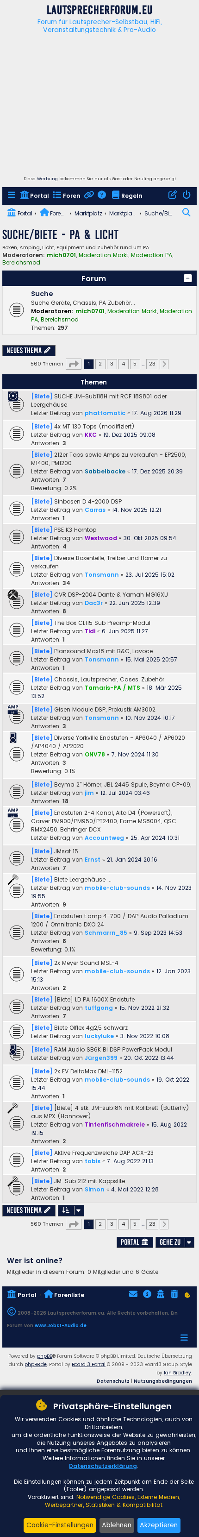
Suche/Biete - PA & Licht (60, 234)
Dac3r (94, 603)
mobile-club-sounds (117, 888)
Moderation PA (151, 255)
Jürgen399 (101, 1058)
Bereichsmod (21, 262)
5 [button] (135, 363)
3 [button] (111, 363)
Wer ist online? (35, 1261)
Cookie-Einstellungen (59, 1525)
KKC (91, 435)
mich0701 (61, 255)
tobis (92, 1161)
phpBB (44, 1356)
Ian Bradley (177, 1372)
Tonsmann (102, 575)
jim (89, 793)
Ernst (92, 859)
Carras (95, 510)
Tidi (90, 631)
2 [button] (100, 363)
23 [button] (152, 363)
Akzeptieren (159, 1525)
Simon (95, 1189)
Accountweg (104, 838)
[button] (188, 278)
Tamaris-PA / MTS (112, 688)
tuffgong (99, 1008)
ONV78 (95, 754)
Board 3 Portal (89, 1364)
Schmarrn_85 (106, 933)
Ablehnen (116, 1525)
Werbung (47, 179)
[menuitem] (12, 196)
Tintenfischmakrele (115, 1124)
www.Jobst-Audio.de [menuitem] (61, 1325)
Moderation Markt (103, 255)
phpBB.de (36, 1364)
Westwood (101, 538)
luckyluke (99, 1036)
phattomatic (105, 413)
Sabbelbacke (105, 471)
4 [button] (123, 363)
